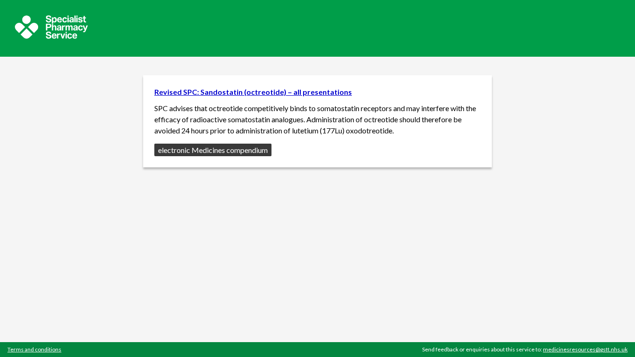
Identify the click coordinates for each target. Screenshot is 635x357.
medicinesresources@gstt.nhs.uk (585, 349)
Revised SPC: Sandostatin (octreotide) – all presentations (253, 91)
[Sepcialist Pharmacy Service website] (51, 36)
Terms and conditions (34, 349)
